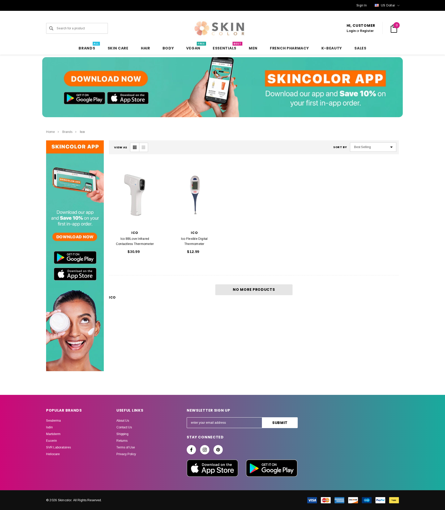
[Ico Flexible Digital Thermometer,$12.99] (194, 195)
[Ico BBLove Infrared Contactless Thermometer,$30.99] (135, 195)
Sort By (340, 147)
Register (367, 31)
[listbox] (373, 147)
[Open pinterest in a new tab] (218, 449)
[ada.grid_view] (134, 147)
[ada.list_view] (143, 147)
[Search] (51, 28)
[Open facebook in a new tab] (191, 449)
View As (120, 147)
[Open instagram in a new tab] (204, 449)
